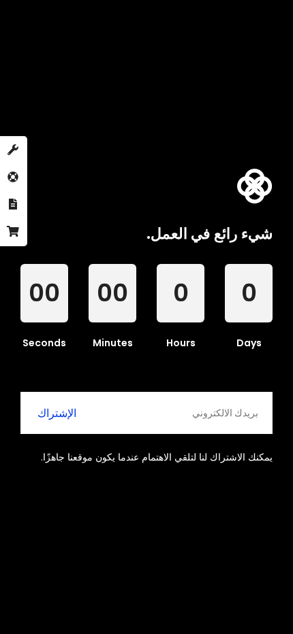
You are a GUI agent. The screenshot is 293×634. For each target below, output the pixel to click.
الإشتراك (56, 413)
